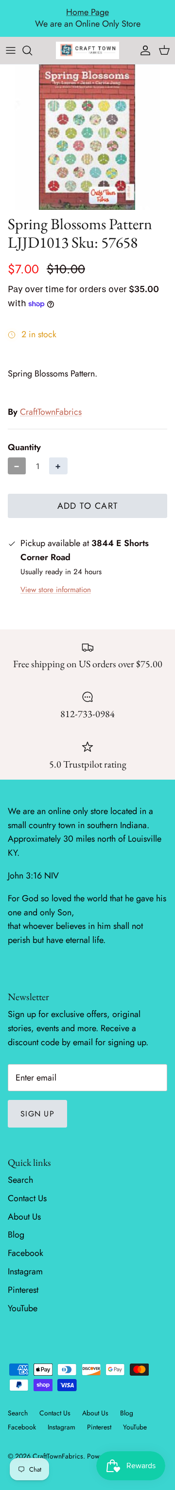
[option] (87, 137)
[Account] (143, 50)
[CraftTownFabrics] (87, 50)
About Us (24, 1216)
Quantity (24, 447)
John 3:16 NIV (33, 875)
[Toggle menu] (10, 50)
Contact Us (27, 1198)
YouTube (22, 1308)
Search (20, 1180)
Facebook (25, 1253)
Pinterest (23, 1290)
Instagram (25, 1271)
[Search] (32, 50)
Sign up (37, 1113)
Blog (16, 1234)
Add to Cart (87, 506)
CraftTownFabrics (51, 412)
